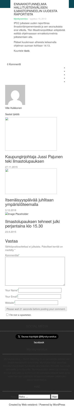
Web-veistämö (29, 404)
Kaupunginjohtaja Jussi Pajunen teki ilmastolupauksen (34, 158)
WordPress (59, 404)
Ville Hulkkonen (13, 108)
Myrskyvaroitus (21, 18)
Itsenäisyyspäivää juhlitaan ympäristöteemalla (29, 202)
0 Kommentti (14, 64)
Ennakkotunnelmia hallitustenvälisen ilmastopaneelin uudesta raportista (35, 9)
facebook (39, 342)
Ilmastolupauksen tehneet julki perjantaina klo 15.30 (32, 223)
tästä (26, 50)
